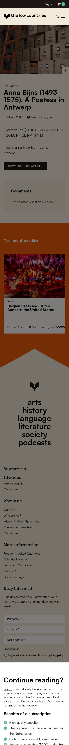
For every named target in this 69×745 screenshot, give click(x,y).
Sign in (49, 4)
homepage (29, 705)
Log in (8, 689)
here (57, 701)
